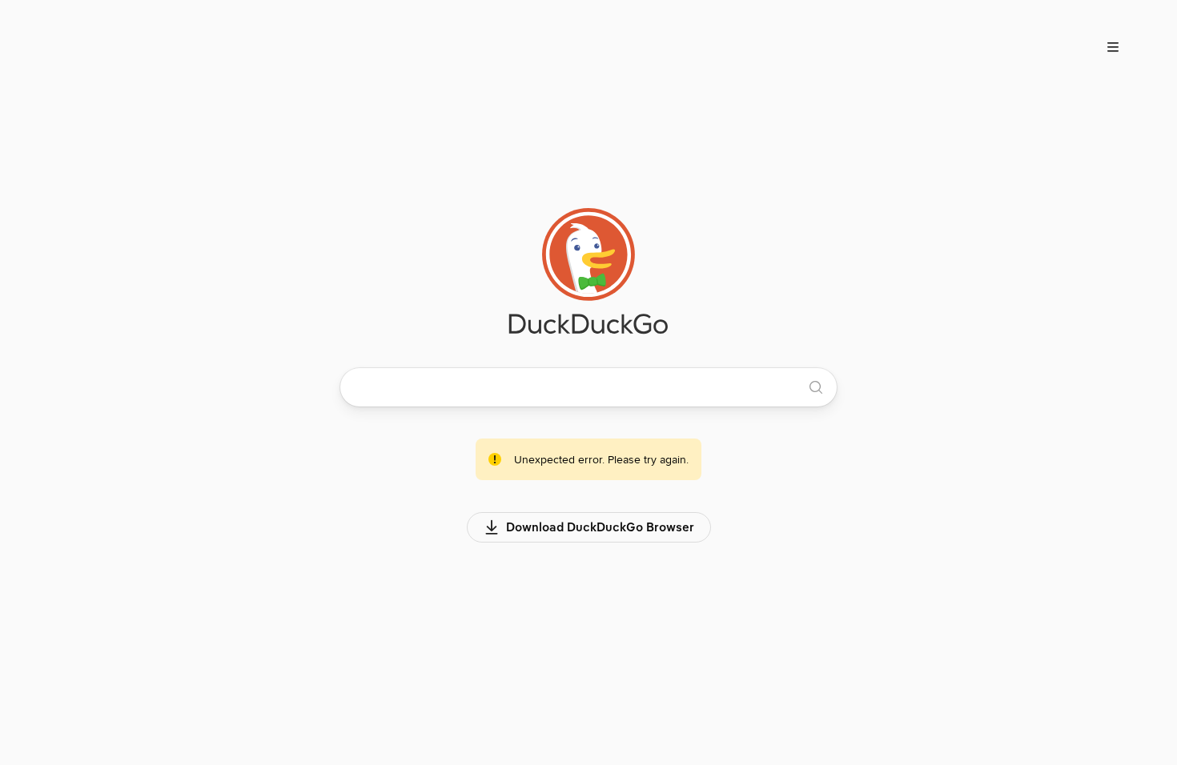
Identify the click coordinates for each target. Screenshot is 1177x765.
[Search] (816, 387)
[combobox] (579, 387)
